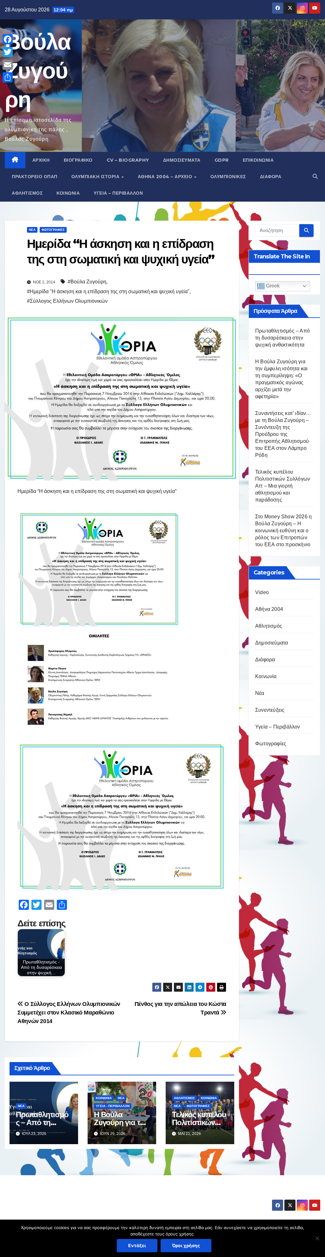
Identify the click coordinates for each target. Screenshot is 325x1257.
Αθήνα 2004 (269, 609)
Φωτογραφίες (53, 229)
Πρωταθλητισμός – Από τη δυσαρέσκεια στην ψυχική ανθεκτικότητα (282, 337)
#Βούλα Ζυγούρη (87, 281)
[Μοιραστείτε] (7, 77)
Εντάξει (137, 1245)
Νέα (32, 229)
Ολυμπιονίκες (228, 176)
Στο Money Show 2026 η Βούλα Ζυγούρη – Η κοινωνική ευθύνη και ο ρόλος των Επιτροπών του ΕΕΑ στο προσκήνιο (283, 530)
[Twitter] (7, 52)
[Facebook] (7, 39)
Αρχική (41, 160)
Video (262, 592)
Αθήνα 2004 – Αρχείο (166, 176)
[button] (315, 176)
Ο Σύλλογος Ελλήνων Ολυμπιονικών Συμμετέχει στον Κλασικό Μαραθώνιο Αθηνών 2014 (68, 1012)
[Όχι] (317, 1238)
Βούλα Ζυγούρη (38, 70)
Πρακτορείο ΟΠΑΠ (34, 176)
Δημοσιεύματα (182, 160)
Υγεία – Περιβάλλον (118, 193)
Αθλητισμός (27, 193)
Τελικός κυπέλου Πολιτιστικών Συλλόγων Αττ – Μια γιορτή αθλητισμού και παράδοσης (282, 485)
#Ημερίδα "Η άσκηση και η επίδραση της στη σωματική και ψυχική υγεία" (108, 291)
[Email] (7, 64)
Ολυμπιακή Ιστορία (96, 176)
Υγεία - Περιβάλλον (112, 1106)
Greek (272, 285)
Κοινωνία (68, 193)
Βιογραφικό (78, 160)
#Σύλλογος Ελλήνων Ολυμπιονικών (67, 301)
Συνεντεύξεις (269, 710)
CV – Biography (128, 160)
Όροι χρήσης (186, 1245)
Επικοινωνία (258, 160)
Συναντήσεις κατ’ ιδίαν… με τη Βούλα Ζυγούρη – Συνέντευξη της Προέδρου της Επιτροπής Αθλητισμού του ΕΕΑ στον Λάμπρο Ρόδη (283, 434)
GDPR (222, 160)
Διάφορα (271, 176)
